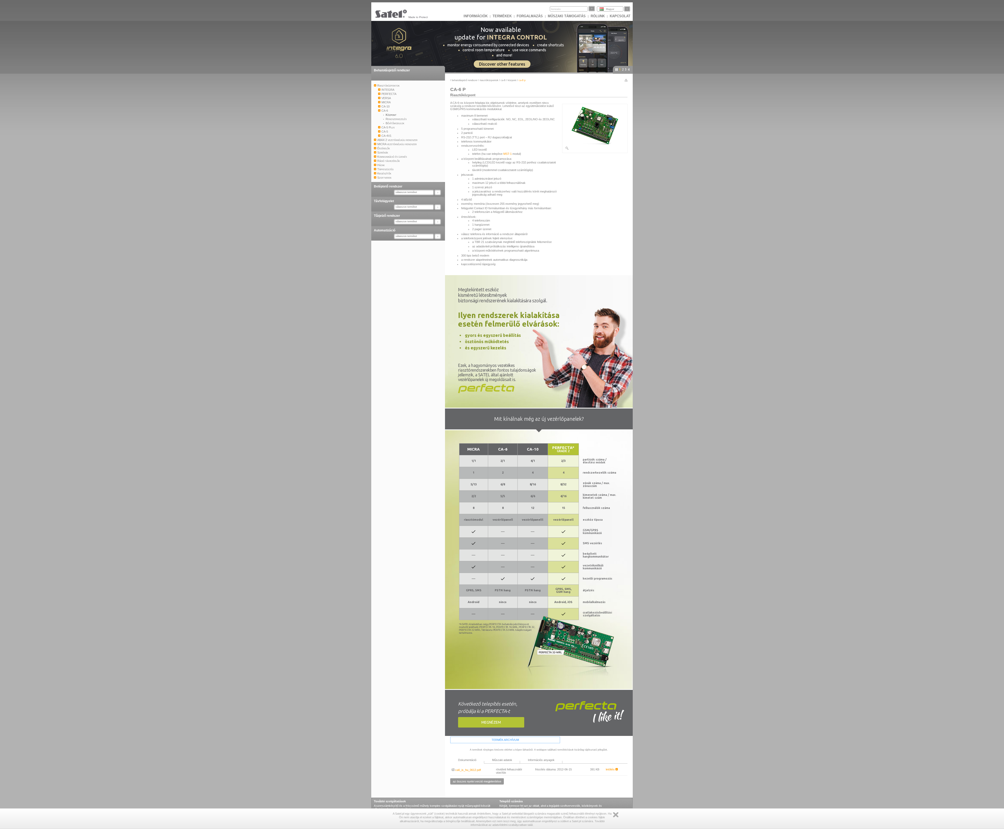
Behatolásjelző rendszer (392, 70)
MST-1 (507, 153)
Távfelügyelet (384, 201)
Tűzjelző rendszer (387, 216)
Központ (512, 80)
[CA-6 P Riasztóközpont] (595, 149)
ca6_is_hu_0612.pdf (467, 769)
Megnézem (491, 722)
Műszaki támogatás (567, 16)
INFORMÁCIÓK (476, 16)
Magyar (610, 9)
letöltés (610, 769)
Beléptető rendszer (388, 186)
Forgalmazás (530, 16)
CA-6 (503, 80)
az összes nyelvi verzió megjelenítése (477, 781)
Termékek (502, 16)
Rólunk (598, 16)
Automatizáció (384, 230)
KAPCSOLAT (620, 16)
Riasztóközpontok (489, 80)
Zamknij (615, 814)
